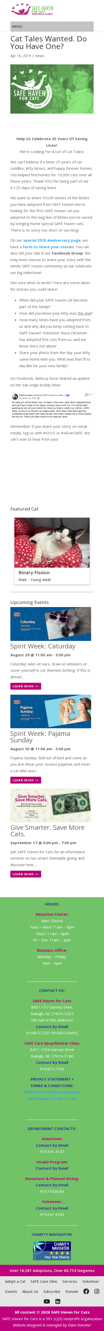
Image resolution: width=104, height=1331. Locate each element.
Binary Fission (34, 572)
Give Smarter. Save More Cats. (47, 830)
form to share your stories (48, 246)
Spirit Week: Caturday (42, 645)
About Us (30, 1291)
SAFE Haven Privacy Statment (52, 1091)
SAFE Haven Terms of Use (52, 1098)
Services (70, 1281)
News (39, 55)
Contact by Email (52, 1145)
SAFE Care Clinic (44, 1281)
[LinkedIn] (58, 1301)
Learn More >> (26, 686)
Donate (71, 1291)
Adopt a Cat (15, 1281)
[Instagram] (97, 1291)
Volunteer (90, 1281)
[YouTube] (47, 1301)
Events (11, 1291)
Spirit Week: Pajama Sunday (40, 736)
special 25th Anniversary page (52, 240)
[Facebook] (86, 1291)
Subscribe (51, 1291)
